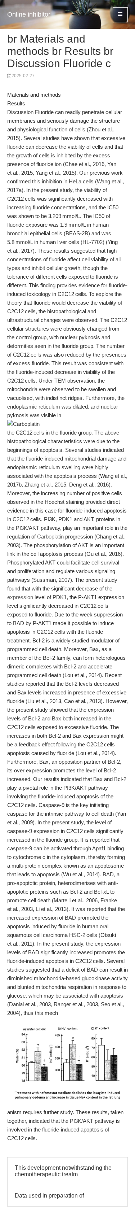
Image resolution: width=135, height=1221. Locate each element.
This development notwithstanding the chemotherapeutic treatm (63, 1171)
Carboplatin (50, 536)
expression (20, 597)
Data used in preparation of (49, 1195)
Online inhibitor (28, 14)
